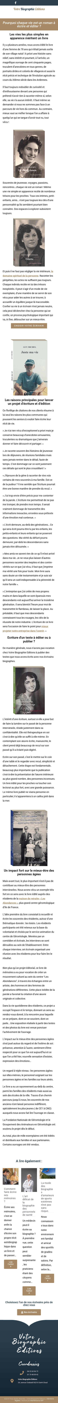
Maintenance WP (36, 1400)
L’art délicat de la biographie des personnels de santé (29, 1205)
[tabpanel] (10, 1232)
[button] (2, 15)
